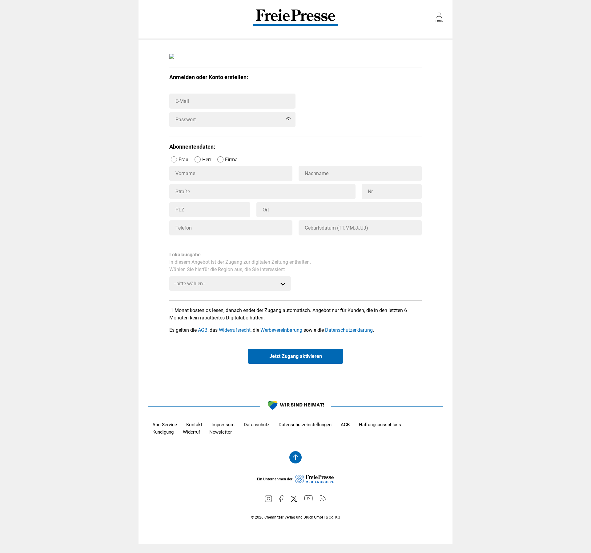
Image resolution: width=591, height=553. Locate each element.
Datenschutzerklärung (349, 330)
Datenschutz (256, 424)
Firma (231, 159)
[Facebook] (281, 498)
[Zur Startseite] (295, 22)
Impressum (223, 424)
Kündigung (163, 432)
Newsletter (220, 432)
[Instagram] (268, 498)
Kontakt (194, 424)
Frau (183, 159)
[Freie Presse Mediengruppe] (295, 481)
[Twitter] (294, 498)
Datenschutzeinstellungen (305, 424)
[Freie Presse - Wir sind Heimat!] (295, 406)
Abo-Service (164, 424)
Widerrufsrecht (235, 330)
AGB (202, 330)
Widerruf (191, 432)
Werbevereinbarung (281, 330)
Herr (206, 159)
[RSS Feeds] (323, 498)
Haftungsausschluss (380, 424)
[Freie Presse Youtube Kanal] (308, 498)
